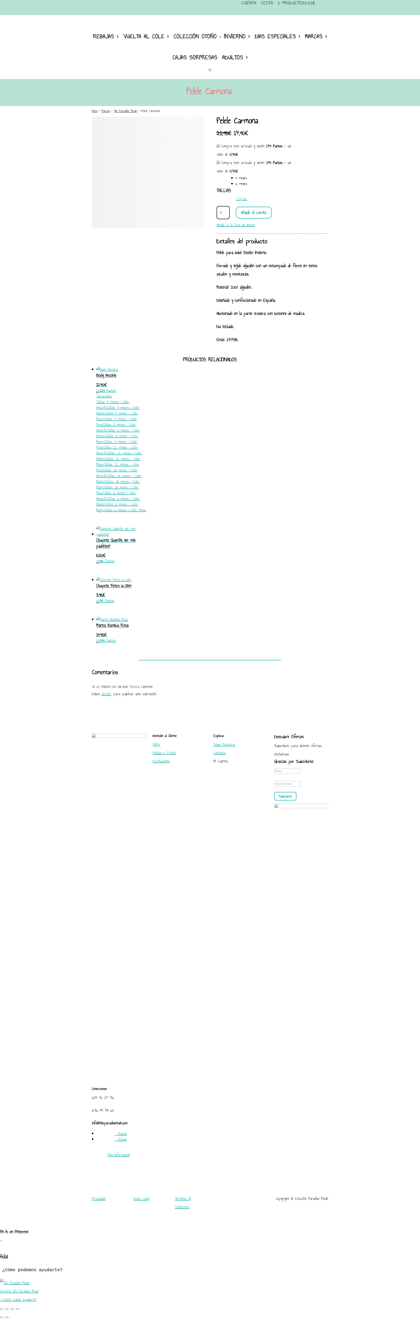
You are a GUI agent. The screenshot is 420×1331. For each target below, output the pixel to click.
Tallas (224, 190)
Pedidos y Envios (164, 753)
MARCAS (314, 36)
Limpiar (241, 199)
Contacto (220, 753)
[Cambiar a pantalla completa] (7, 1309)
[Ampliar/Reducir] (2, 1309)
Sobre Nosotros (224, 744)
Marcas (105, 111)
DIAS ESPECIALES (275, 36)
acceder (107, 694)
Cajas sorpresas (195, 57)
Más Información (119, 1155)
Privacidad (98, 1198)
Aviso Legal (141, 1198)
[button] (210, 1287)
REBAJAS (103, 36)
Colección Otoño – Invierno (210, 36)
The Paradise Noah (125, 111)
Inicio (94, 111)
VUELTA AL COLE (143, 36)
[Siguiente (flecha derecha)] (7, 1317)
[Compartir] (12, 1309)
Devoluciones (161, 761)
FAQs (156, 744)
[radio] (241, 178)
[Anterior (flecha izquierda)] (2, 1317)
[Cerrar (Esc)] (17, 1309)
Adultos (232, 57)
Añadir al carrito (253, 212)
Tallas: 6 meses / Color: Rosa (125, 510)
